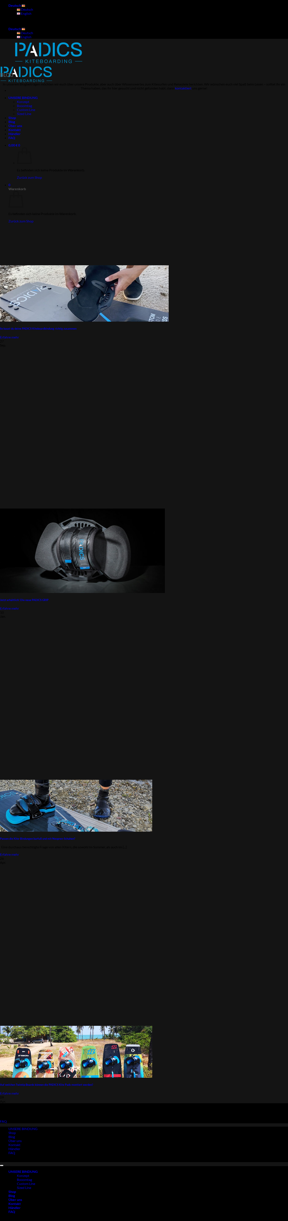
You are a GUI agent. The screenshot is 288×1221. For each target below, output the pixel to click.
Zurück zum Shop (29, 177)
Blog (11, 122)
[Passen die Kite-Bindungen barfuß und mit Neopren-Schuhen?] (76, 830)
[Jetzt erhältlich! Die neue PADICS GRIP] (82, 592)
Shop (12, 118)
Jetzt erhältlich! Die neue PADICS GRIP (24, 600)
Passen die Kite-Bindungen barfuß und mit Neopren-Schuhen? (37, 838)
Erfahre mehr (9, 337)
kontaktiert (183, 88)
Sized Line (24, 114)
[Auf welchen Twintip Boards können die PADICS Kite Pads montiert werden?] (76, 1076)
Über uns (15, 126)
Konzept (23, 102)
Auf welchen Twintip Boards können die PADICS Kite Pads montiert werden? (46, 1084)
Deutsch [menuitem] (26, 9)
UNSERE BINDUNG (23, 98)
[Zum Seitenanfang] (1, 1165)
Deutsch (15, 5)
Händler (14, 134)
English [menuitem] (25, 13)
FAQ (11, 138)
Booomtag (24, 106)
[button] (14, 145)
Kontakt (14, 130)
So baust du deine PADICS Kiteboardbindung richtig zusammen (38, 328)
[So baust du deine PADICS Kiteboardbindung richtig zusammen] (84, 320)
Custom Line (26, 110)
